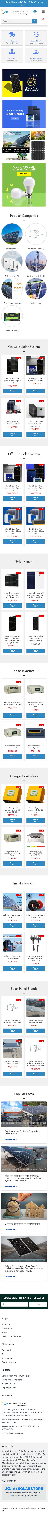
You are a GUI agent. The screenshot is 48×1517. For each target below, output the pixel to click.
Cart (3, 1354)
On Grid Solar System (24, 346)
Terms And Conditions (11, 1379)
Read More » (11, 1139)
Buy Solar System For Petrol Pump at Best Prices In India (22, 1132)
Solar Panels (24, 561)
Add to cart (12, 391)
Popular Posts (24, 1093)
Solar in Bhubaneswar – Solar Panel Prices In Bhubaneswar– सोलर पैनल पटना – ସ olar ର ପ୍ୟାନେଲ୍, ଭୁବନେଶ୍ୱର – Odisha (24, 1268)
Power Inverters (8, 1362)
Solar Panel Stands (24, 988)
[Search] (34, 21)
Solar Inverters (24, 670)
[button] (43, 11)
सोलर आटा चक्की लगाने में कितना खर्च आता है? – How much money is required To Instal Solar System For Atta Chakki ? (23, 1178)
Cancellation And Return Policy (15, 1376)
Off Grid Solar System (24, 453)
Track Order (7, 1350)
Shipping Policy (8, 1387)
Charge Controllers (24, 776)
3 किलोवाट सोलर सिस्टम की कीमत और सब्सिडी (22, 1223)
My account (6, 1358)
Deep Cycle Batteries (11, 1336)
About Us (5, 1324)
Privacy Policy (8, 1383)
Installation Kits (24, 883)
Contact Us (6, 1328)
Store (4, 1332)
